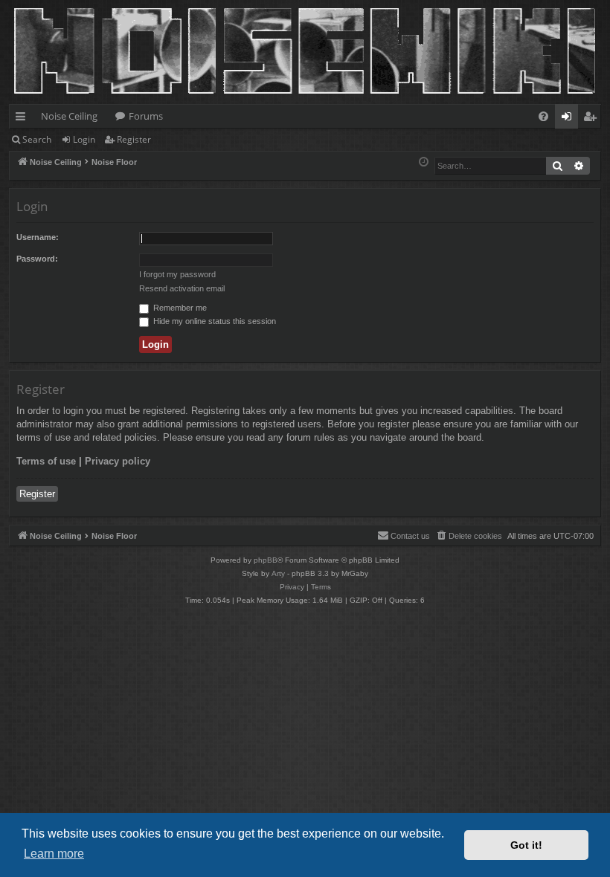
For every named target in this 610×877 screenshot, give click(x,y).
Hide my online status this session (213, 321)
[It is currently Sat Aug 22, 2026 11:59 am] (423, 162)
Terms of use (46, 461)
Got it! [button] (526, 845)
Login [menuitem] (569, 119)
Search (36, 139)
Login (84, 139)
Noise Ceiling (69, 116)
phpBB (265, 560)
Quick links (23, 119)
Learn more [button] (54, 853)
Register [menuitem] (593, 119)
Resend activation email (182, 288)
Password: (37, 258)
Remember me (179, 307)
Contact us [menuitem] (410, 535)
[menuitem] (543, 116)
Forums (146, 116)
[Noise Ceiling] (17, 3)
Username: (37, 237)
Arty (278, 573)
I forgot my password (177, 274)
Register (134, 139)
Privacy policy (117, 461)
